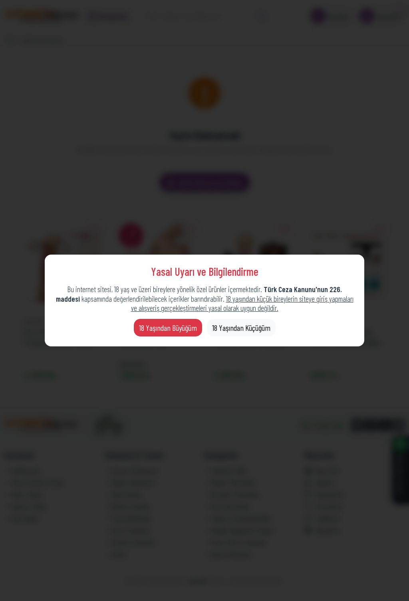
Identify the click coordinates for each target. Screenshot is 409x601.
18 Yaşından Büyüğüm (168, 327)
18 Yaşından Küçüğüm (241, 327)
